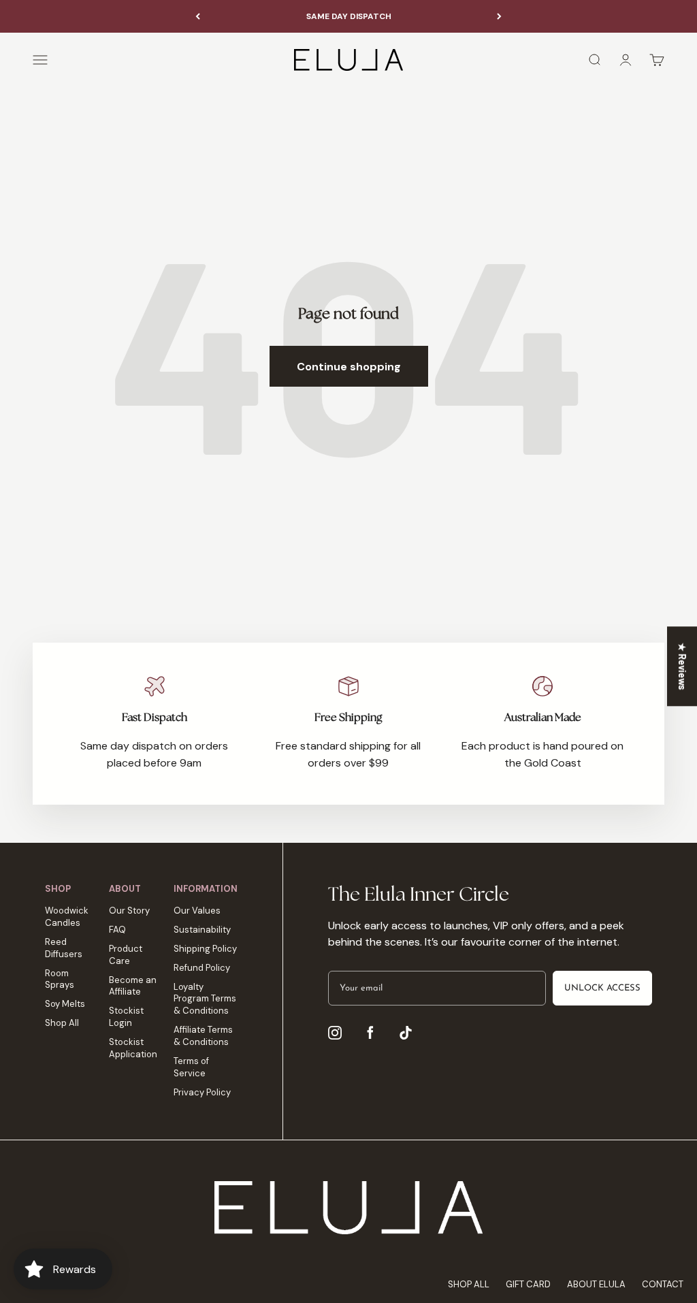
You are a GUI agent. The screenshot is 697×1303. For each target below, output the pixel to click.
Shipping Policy (205, 948)
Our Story (129, 910)
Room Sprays (59, 979)
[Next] (499, 16)
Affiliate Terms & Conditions (203, 1036)
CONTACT (662, 1284)
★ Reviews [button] (682, 666)
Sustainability (202, 929)
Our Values (197, 910)
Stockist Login (126, 1017)
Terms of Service (191, 1067)
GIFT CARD (528, 1284)
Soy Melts (65, 1004)
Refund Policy (202, 968)
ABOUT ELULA (596, 1284)
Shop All (62, 1023)
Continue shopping (349, 366)
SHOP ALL (468, 1284)
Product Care (125, 955)
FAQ (117, 929)
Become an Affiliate (133, 986)
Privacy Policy (202, 1092)
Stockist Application (133, 1048)
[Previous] (197, 16)
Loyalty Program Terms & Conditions (205, 999)
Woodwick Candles (66, 917)
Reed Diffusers (63, 948)
